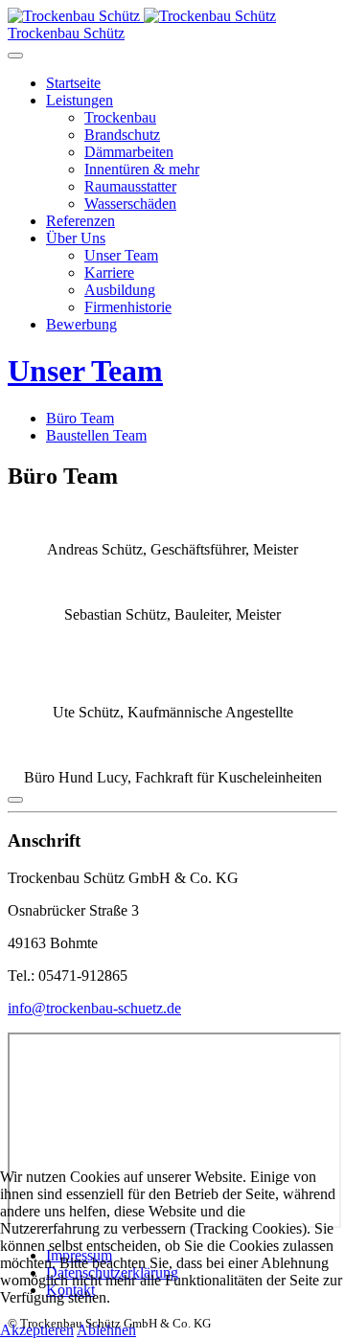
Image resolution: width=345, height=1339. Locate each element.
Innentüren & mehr (141, 169)
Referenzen (80, 221)
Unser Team (121, 255)
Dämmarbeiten (128, 152)
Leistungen (79, 100)
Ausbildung (119, 290)
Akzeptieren (37, 1330)
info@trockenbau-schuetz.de (94, 1008)
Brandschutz (122, 134)
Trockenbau (120, 117)
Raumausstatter (130, 186)
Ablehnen (106, 1330)
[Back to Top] (15, 800)
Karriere (109, 272)
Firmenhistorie (128, 307)
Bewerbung (81, 324)
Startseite (73, 83)
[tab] (80, 418)
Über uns (75, 238)
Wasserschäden (130, 203)
